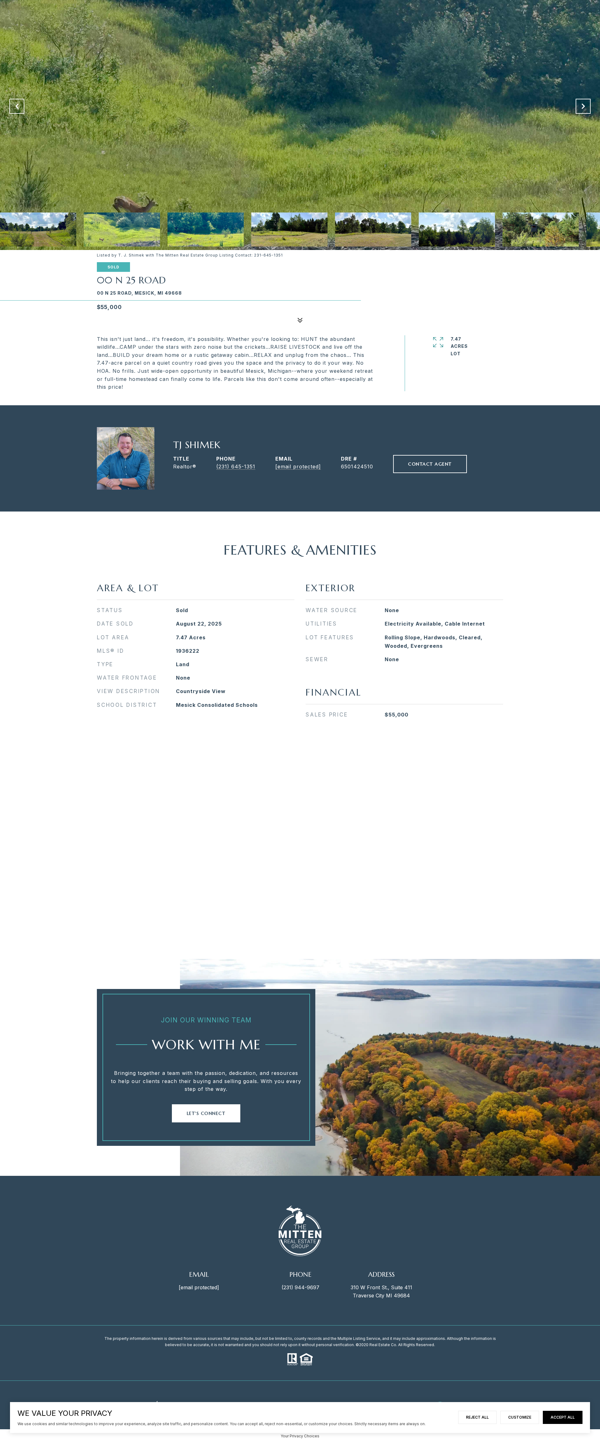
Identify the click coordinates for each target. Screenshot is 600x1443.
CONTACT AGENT (430, 464)
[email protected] (199, 1287)
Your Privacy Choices (300, 1436)
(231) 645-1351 (235, 466)
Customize (519, 1417)
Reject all (477, 1417)
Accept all (563, 1417)
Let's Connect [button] (206, 1113)
